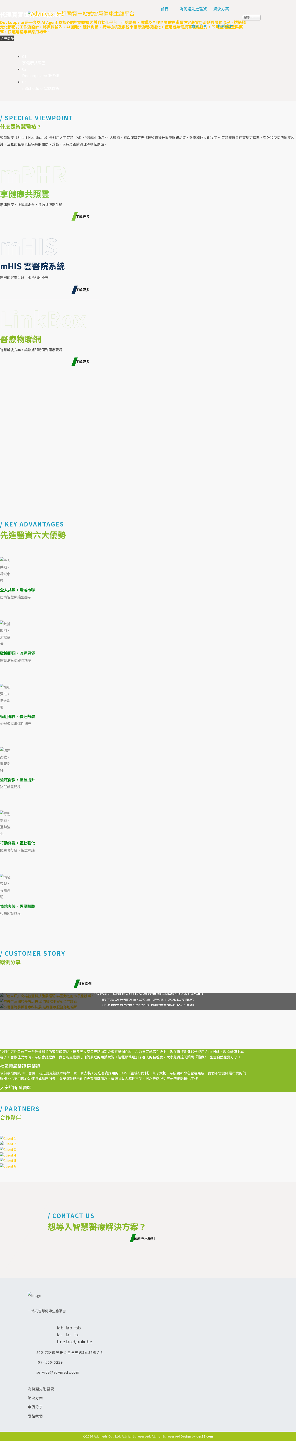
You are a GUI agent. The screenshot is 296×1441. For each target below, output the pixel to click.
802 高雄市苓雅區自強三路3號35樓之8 (69, 1352)
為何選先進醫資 (193, 8)
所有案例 (85, 983)
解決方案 (221, 8)
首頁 (165, 8)
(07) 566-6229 (49, 1362)
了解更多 (83, 216)
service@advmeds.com (58, 1372)
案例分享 (199, 26)
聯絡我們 (226, 26)
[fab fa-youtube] (76, 1319)
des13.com (204, 1436)
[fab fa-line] (59, 1319)
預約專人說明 (145, 1238)
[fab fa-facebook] (68, 1319)
